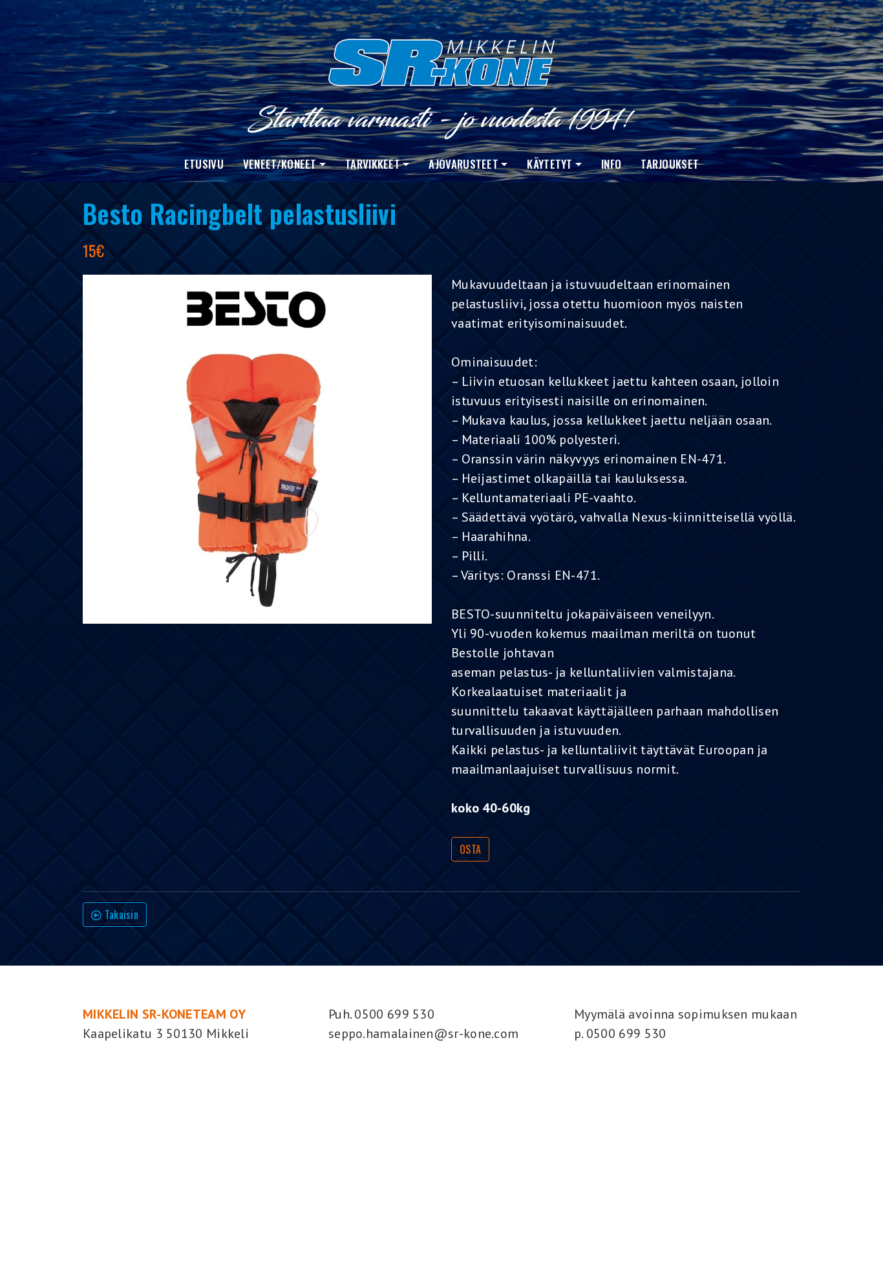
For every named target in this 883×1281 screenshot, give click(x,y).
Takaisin (119, 914)
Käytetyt (549, 164)
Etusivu (204, 164)
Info (611, 164)
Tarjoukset (670, 164)
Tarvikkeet (372, 164)
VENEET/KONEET (280, 164)
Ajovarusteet (463, 164)
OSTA (470, 849)
